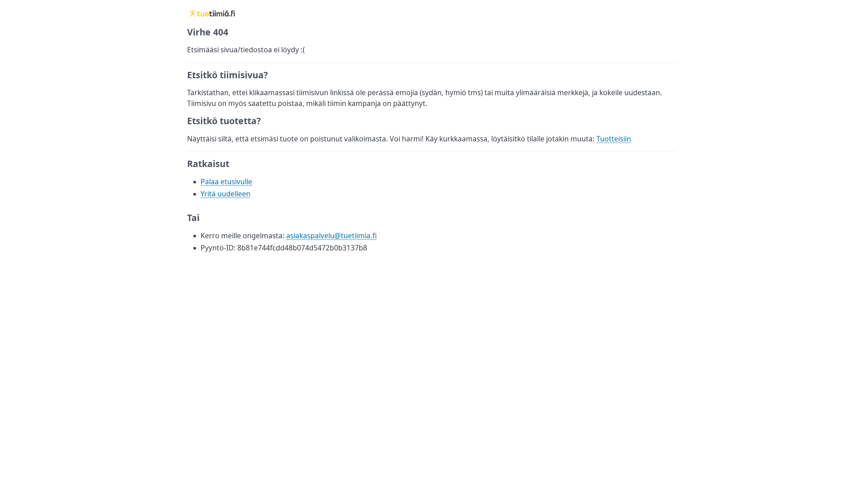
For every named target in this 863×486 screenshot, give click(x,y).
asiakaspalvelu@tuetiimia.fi (331, 235)
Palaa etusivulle (226, 181)
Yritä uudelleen (225, 193)
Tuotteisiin (613, 138)
